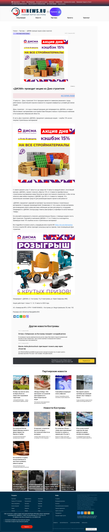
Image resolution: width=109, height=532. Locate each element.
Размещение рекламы (60, 501)
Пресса (12, 508)
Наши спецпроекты (15, 503)
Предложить (16, 2)
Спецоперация (20, 18)
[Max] (27, 316)
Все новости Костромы (23, 33)
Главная (15, 31)
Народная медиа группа (60, 515)
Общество (27, 508)
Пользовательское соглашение (61, 506)
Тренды (26, 510)
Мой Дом (51, 2)
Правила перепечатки (60, 508)
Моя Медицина (31, 2)
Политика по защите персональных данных (86, 517)
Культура (40, 506)
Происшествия (28, 501)
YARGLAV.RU (84, 522)
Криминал (27, 506)
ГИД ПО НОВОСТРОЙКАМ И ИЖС (36, 4)
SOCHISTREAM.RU (64, 522)
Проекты (70, 18)
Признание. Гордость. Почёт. (84, 2)
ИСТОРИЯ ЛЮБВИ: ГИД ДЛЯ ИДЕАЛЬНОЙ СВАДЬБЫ (66, 96)
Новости (38, 18)
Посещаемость (58, 513)
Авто (39, 508)
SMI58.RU (55, 522)
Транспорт (86, 18)
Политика (40, 501)
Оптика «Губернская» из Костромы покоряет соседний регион (42, 334)
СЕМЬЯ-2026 (59, 2)
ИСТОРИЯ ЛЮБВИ (51, 4)
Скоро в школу (61, 4)
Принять (26, 527)
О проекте (57, 498)
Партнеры (54, 18)
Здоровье (40, 503)
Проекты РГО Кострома (16, 501)
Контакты (57, 503)
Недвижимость (28, 498)
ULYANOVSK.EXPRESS (75, 522)
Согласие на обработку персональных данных (87, 516)
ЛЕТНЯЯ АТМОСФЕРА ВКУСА (19, 4)
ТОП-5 (23, 2)
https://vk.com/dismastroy (63, 225)
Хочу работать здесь (42, 2)
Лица (39, 510)
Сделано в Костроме (69, 2)
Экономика (40, 498)
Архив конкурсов (15, 506)
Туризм (13, 510)
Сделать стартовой (59, 510)
